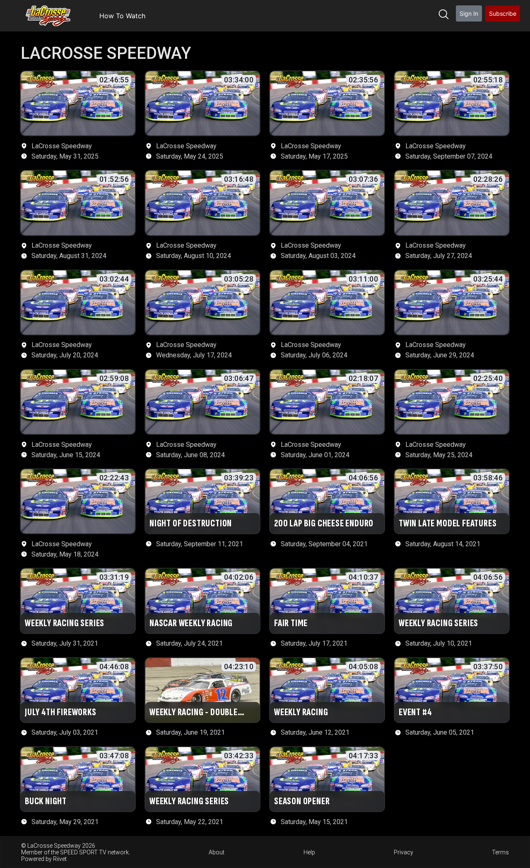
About (216, 852)
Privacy (403, 852)
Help (309, 852)
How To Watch (122, 16)
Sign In (469, 13)
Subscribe (502, 13)
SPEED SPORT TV (83, 852)
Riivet (60, 859)
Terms (500, 852)
